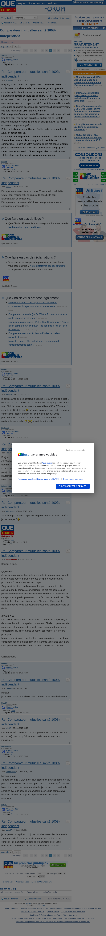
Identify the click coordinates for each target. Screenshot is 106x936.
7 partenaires (47, 463)
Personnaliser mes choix (73, 479)
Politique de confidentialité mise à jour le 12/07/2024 (38, 479)
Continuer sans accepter (75, 450)
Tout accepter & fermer (72, 486)
